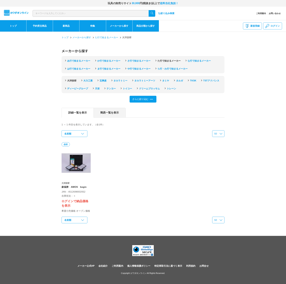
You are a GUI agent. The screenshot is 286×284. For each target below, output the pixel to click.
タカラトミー (120, 80)
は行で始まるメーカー (78, 68)
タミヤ (165, 80)
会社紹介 (103, 265)
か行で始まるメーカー (108, 60)
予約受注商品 (40, 25)
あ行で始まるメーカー (78, 60)
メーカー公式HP (86, 265)
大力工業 (88, 80)
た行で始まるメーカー (106, 37)
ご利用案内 (261, 13)
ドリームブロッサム (149, 88)
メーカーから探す (119, 25)
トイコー (127, 88)
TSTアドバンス (211, 80)
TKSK (193, 80)
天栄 (97, 88)
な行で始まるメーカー (199, 60)
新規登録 (255, 25)
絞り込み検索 (167, 13)
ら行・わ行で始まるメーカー (173, 68)
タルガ (179, 80)
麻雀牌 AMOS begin (74, 187)
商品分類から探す (145, 25)
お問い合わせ (275, 13)
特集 (92, 25)
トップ (13, 25)
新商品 (66, 25)
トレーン (171, 88)
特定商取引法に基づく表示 (168, 265)
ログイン (275, 25)
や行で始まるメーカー (139, 68)
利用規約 (190, 265)
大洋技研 (71, 80)
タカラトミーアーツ (144, 80)
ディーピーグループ (77, 88)
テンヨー (111, 88)
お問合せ (204, 265)
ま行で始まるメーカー (108, 68)
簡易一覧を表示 (109, 112)
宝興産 (103, 80)
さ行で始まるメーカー (139, 60)
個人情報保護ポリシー (138, 265)
